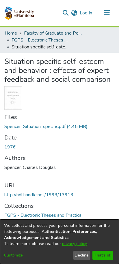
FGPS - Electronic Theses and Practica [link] (40, 40)
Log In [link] (86, 13)
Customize (13, 255)
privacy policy (74, 243)
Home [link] (11, 33)
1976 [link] (10, 147)
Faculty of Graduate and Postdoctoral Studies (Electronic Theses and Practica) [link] (53, 33)
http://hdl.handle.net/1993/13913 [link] (38, 195)
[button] (19, 13)
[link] (46, 126)
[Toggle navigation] (106, 12)
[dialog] (59, 242)
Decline (82, 255)
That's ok (102, 255)
